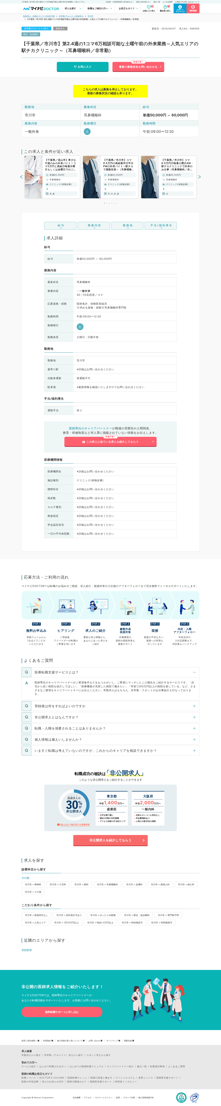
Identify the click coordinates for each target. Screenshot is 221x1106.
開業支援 (128, 1041)
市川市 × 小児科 (58, 884)
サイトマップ (112, 1041)
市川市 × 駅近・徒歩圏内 (136, 915)
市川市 (90, 16)
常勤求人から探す (31, 1055)
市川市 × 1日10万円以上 (66, 922)
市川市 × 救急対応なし (36, 915)
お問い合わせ (94, 1041)
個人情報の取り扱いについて (69, 1041)
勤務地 (128, 225)
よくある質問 (167, 2)
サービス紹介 (29, 1066)
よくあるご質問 (176, 1066)
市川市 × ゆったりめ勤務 (103, 915)
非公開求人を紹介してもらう (110, 840)
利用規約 (47, 1041)
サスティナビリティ (104, 1098)
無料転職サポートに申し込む (62, 1012)
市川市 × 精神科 (33, 884)
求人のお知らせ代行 (53, 1081)
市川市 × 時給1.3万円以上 (100, 922)
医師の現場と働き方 (101, 1078)
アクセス (88, 1098)
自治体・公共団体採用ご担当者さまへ (119, 2)
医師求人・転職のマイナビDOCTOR (39, 16)
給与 (61, 225)
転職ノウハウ (29, 1078)
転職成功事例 (157, 1066)
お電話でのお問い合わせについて (187, 2)
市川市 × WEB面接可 (161, 922)
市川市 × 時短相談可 (132, 922)
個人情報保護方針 (146, 1098)
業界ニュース (145, 1078)
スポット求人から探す (99, 1055)
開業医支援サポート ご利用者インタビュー (113, 1081)
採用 (118, 1098)
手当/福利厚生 (161, 225)
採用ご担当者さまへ (143, 2)
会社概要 (77, 1098)
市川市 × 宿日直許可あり (69, 915)
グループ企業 (129, 1098)
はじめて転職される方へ (52, 1066)
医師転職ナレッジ (77, 1078)
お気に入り (85, 66)
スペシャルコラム (125, 1078)
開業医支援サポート (167, 1078)
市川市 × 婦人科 (186, 884)
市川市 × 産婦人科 (160, 884)
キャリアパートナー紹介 (120, 1066)
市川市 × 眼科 (81, 884)
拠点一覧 (157, 2)
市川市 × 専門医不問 (168, 915)
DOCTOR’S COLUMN (51, 1078)
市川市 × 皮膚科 (134, 884)
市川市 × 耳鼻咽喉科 (107, 884)
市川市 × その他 (33, 891)
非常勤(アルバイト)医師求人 (71, 16)
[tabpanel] (52, 177)
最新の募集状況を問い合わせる (138, 66)
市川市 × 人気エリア (35, 922)
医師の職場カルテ (77, 1081)
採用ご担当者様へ (29, 1041)
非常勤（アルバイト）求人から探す (63, 1055)
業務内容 (94, 225)
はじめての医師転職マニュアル (87, 1066)
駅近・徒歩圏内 (30, 34)
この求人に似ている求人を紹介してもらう (112, 441)
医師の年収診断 (30, 1081)
